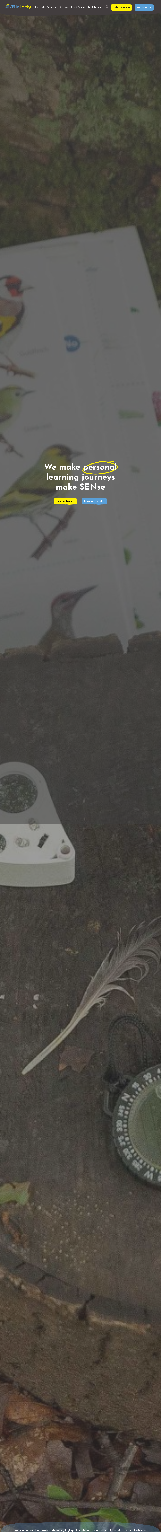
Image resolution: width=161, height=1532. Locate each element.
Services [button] (64, 7)
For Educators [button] (95, 7)
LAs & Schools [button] (78, 7)
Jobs (37, 7)
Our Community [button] (50, 7)
